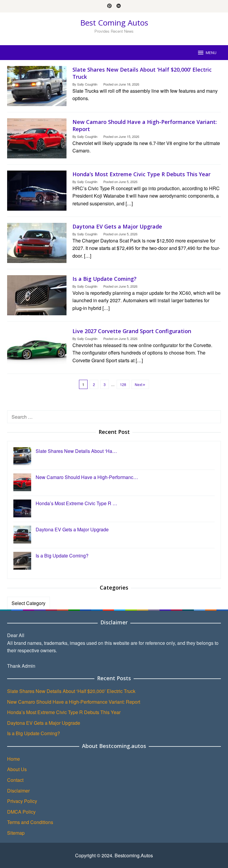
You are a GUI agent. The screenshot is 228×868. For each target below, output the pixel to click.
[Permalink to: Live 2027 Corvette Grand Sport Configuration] (36, 347)
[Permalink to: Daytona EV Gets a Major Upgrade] (36, 242)
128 (123, 384)
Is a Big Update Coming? (104, 278)
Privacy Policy (22, 801)
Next (138, 384)
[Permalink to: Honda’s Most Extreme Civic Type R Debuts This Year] (36, 190)
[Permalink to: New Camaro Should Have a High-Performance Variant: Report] (36, 137)
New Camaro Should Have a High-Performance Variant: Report (73, 701)
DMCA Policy (21, 811)
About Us (17, 769)
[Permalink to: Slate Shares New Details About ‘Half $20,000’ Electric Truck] (36, 85)
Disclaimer (18, 790)
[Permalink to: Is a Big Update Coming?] (36, 294)
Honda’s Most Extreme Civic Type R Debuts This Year (141, 174)
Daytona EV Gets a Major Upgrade (117, 226)
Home (13, 758)
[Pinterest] (109, 6)
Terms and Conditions (30, 822)
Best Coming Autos (114, 22)
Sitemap (16, 832)
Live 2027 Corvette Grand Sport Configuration (131, 331)
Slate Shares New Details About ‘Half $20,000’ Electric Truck (71, 691)
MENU (211, 52)
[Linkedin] (118, 6)
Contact (15, 779)
